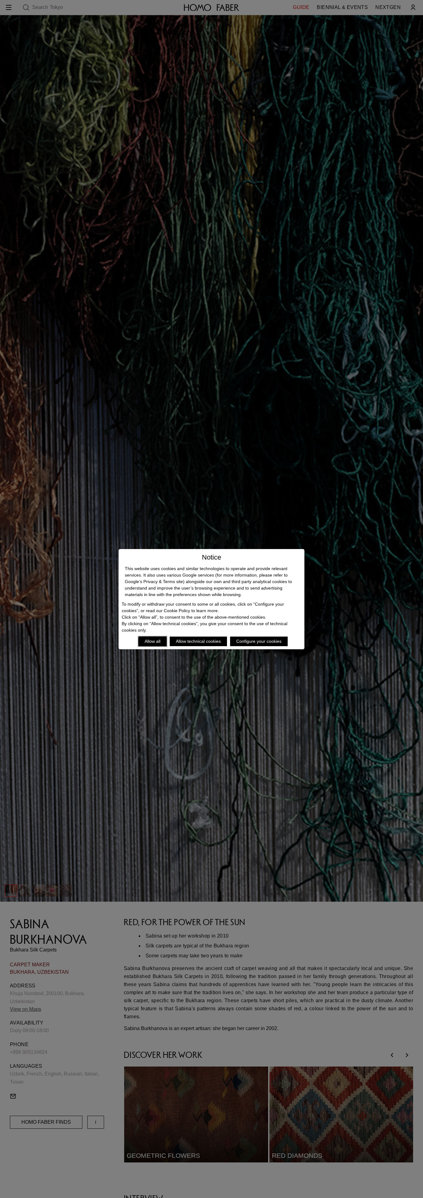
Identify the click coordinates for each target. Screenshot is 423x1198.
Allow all (152, 641)
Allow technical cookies (198, 641)
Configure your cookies (258, 641)
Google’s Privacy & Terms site (154, 581)
